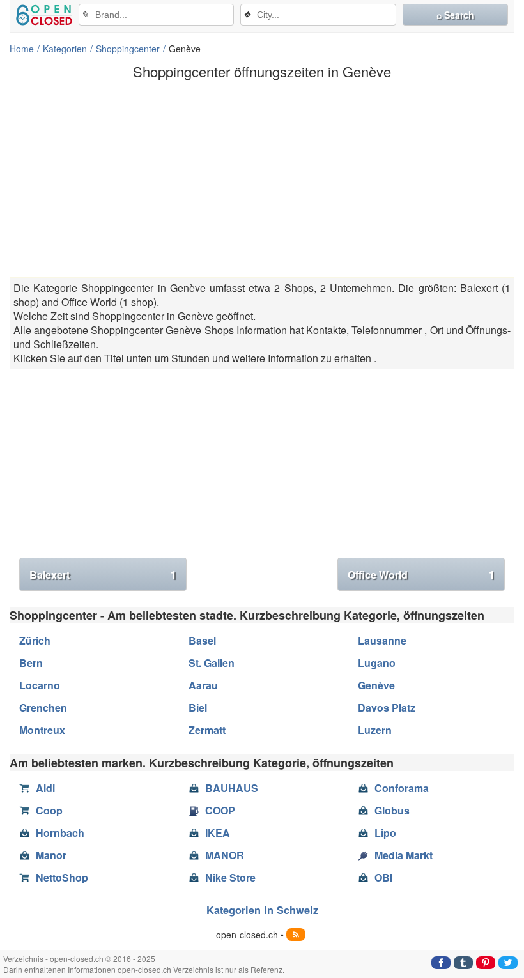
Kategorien (65, 48)
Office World (421, 574)
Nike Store (230, 877)
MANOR (224, 855)
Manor (51, 855)
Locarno (39, 685)
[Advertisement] (262, 178)
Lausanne (382, 640)
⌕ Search (455, 14)
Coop (49, 810)
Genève (376, 685)
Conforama (401, 788)
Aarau (203, 685)
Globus (392, 810)
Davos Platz (386, 707)
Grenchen (43, 707)
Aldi (45, 788)
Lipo (385, 832)
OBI (383, 877)
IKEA (217, 832)
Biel (198, 707)
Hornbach (60, 832)
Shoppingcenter (128, 48)
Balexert (102, 574)
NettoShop (62, 877)
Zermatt (207, 729)
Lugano (377, 662)
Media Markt (403, 855)
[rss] (295, 934)
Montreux (42, 729)
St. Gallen (212, 662)
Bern (31, 662)
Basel (202, 640)
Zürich (34, 640)
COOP (220, 810)
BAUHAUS (231, 788)
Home (22, 48)
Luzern (375, 729)
